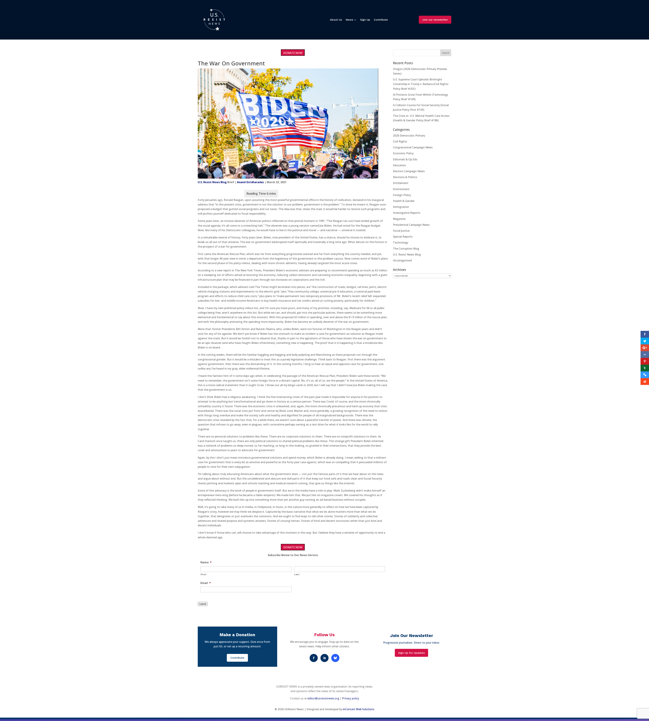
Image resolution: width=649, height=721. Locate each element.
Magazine (399, 219)
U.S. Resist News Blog (212, 182)
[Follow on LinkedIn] (324, 658)
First (203, 574)
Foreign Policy (402, 195)
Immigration (401, 207)
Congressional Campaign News (413, 147)
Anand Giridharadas (250, 182)
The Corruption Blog (406, 248)
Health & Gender (404, 201)
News (349, 19)
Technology (400, 242)
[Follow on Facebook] (314, 658)
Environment (401, 189)
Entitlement (400, 183)
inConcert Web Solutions (358, 709)
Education (399, 165)
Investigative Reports (406, 213)
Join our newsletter (435, 19)
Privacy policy (350, 698)
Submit (202, 603)
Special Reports (403, 236)
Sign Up (365, 19)
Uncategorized (402, 260)
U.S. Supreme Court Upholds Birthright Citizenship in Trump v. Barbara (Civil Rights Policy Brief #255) (420, 84)
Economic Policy (403, 153)
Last (297, 574)
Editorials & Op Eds (405, 159)
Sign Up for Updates (411, 652)
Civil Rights (400, 141)
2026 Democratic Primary (409, 135)
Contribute (381, 19)
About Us (336, 19)
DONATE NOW (292, 53)
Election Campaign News (409, 171)
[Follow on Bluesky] (335, 658)
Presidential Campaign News (411, 225)
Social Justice (401, 231)
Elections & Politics (405, 177)
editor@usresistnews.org (323, 698)
